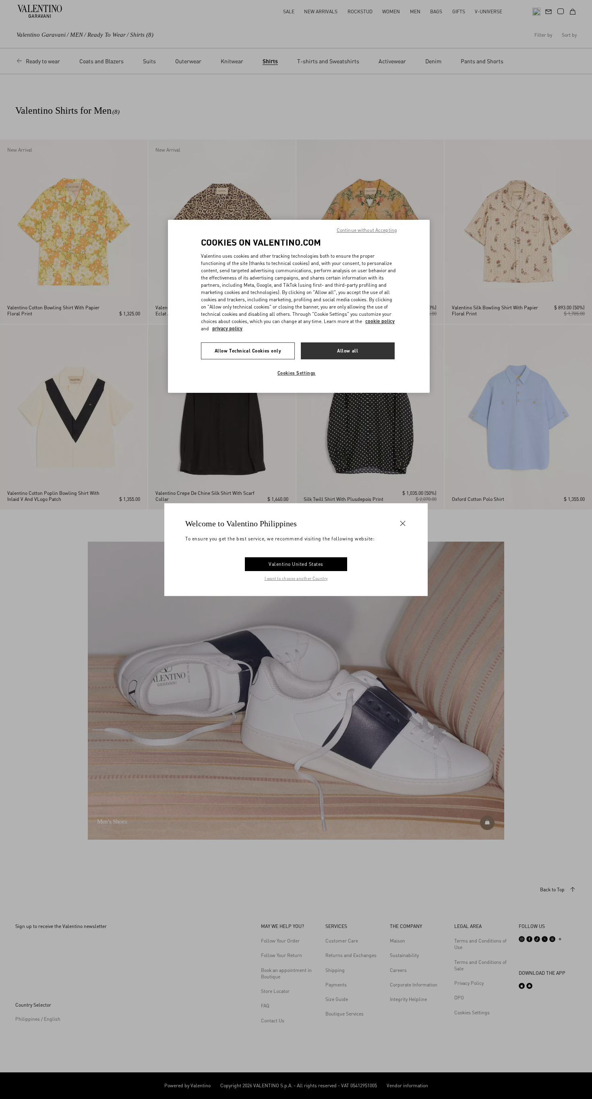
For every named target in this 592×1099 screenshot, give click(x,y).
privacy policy (227, 328)
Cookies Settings (296, 373)
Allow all (347, 351)
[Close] (403, 523)
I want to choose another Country (296, 578)
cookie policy (380, 321)
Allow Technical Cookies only (248, 351)
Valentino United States (296, 564)
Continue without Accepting (367, 230)
